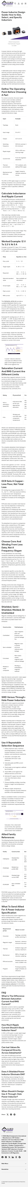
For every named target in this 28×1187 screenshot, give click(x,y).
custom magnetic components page (12, 978)
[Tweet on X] (7, 1114)
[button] (22, 3)
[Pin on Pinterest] (14, 1114)
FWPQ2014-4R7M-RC (10, 301)
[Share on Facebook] (11, 1114)
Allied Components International (12, 1181)
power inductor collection (9, 984)
